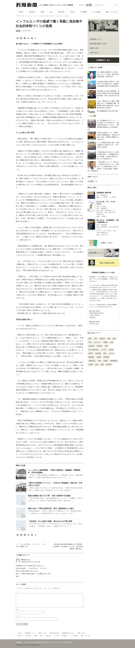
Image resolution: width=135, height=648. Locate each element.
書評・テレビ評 (111, 12)
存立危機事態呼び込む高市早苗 (107, 111)
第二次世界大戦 (93, 349)
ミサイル (111, 353)
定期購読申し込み (103, 60)
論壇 (90, 338)
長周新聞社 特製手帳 (104, 193)
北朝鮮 (105, 342)
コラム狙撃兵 (96, 12)
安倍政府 (106, 357)
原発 (104, 353)
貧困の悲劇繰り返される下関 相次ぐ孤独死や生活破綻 (49, 496)
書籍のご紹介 (94, 48)
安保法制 (98, 353)
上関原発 (102, 338)
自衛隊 (99, 357)
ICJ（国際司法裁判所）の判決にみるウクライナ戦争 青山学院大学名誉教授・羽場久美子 (108, 74)
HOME (21, 12)
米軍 (106, 346)
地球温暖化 (113, 361)
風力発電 (91, 346)
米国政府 (99, 346)
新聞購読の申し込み (68, 633)
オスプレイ (97, 342)
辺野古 (91, 353)
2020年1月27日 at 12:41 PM (30, 562)
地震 (102, 364)
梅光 (114, 338)
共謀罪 (105, 361)
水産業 (91, 364)
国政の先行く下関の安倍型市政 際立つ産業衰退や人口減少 (51, 508)
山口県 (72, 12)
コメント (18, 592)
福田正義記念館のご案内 (98, 43)
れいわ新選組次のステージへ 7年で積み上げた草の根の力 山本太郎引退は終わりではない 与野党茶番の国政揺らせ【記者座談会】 (103, 125)
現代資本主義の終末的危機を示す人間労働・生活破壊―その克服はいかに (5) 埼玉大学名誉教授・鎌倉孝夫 (68, 546)
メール (18, 616)
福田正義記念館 (54, 633)
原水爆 (111, 349)
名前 (17, 609)
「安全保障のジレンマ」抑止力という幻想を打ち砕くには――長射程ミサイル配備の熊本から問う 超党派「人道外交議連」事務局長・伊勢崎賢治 (103, 166)
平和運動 (83, 12)
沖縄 (99, 361)
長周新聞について (96, 39)
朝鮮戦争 (91, 357)
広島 (90, 342)
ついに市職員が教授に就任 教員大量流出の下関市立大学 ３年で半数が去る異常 (108, 145)
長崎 (108, 338)
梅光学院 (109, 364)
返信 (17, 576)
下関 (95, 338)
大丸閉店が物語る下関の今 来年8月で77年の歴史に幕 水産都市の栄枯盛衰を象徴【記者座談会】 (108, 84)
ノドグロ (103, 349)
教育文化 (61, 12)
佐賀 (111, 342)
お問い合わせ (94, 52)
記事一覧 (20, 635)
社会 (51, 12)
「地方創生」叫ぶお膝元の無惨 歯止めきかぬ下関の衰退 (50, 521)
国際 (42, 12)
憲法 (96, 364)
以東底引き (92, 361)
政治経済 (32, 12)
